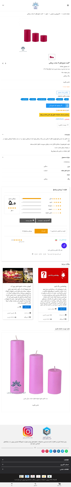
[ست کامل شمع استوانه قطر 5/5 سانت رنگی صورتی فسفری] (5, 63)
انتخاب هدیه (51, 309)
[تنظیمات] (3, 5)
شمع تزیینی (51, 99)
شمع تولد (33, 99)
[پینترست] (47, 451)
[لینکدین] (58, 451)
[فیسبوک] (54, 451)
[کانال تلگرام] (62, 451)
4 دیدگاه (62, 319)
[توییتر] (50, 451)
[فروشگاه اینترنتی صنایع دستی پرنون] (35, 5)
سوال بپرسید (29, 220)
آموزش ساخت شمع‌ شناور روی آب (21, 286)
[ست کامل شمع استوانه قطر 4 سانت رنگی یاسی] (35, 365)
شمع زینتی (60, 99)
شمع (67, 99)
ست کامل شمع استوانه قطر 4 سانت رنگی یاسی (35, 399)
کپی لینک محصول (63, 93)
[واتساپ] (66, 451)
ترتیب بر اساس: (61, 231)
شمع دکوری (25, 99)
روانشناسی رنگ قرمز (60, 286)
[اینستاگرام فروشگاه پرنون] (17, 432)
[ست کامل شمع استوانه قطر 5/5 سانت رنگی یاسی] (2, 63)
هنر (18, 307)
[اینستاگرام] (43, 451)
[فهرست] (68, 5)
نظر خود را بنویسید (43, 220)
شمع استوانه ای (42, 99)
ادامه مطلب (62, 309)
